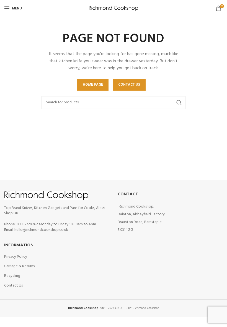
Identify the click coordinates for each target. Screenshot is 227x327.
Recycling (12, 276)
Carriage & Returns (19, 266)
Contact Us (13, 285)
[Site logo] (113, 8)
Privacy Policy (15, 257)
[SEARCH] (179, 102)
